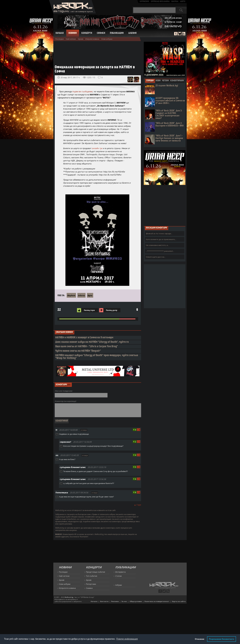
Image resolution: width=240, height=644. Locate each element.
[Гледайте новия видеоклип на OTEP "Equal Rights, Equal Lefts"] (136, 79)
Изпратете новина (67, 588)
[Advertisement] (96, 51)
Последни (59, 39)
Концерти (86, 33)
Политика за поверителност (156, 601)
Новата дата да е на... (155, 257)
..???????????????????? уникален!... (160, 251)
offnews (144, 1)
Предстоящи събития (95, 572)
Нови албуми (106, 39)
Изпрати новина (92, 39)
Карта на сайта (179, 601)
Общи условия (136, 601)
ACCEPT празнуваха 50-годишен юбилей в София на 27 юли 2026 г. (170, 101)
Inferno (81, 295)
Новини (72, 33)
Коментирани (177, 81)
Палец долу (111, 310)
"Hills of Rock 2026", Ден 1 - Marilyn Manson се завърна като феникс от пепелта (169, 138)
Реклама (115, 601)
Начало (60, 33)
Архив (80, 39)
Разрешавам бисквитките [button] (221, 639)
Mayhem (71, 295)
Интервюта (120, 572)
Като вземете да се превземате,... (161, 239)
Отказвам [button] (199, 639)
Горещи (150, 81)
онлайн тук (97, 148)
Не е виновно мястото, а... (157, 245)
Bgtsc (90, 295)
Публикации (117, 33)
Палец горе (89, 310)
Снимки (101, 33)
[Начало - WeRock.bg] (72, 13)
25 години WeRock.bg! (167, 86)
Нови (158, 81)
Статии (118, 576)
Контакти (104, 601)
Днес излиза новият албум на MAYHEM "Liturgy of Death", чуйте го (92, 342)
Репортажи (91, 584)
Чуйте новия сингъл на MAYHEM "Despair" (78, 351)
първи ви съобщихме (82, 91)
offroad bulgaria (160, 1)
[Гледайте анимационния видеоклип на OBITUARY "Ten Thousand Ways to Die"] (130, 79)
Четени (165, 81)
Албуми (132, 33)
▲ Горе (137, 504)
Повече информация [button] (127, 639)
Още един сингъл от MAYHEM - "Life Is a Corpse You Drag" (86, 346)
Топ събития (91, 576)
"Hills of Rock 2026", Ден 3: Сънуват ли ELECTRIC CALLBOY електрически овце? (169, 115)
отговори (84, 430)
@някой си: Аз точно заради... (159, 233)
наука (174, 1)
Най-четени (71, 39)
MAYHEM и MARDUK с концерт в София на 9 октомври (84, 337)
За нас (124, 601)
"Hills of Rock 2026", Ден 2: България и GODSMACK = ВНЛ (170, 124)
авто (182, 1)
